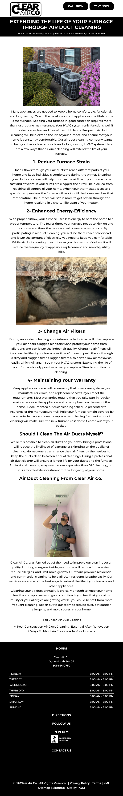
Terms (96, 783)
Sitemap (59, 788)
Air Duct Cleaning (34, 33)
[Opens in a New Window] (56, 732)
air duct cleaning (33, 242)
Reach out (46, 605)
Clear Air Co (28, 783)
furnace (80, 412)
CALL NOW (75, 6)
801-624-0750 (61, 665)
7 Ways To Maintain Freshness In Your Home (60, 631)
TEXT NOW (101, 6)
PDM (81, 788)
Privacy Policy (80, 783)
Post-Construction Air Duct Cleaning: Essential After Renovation (63, 626)
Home (21, 33)
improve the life (21, 353)
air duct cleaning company (83, 139)
